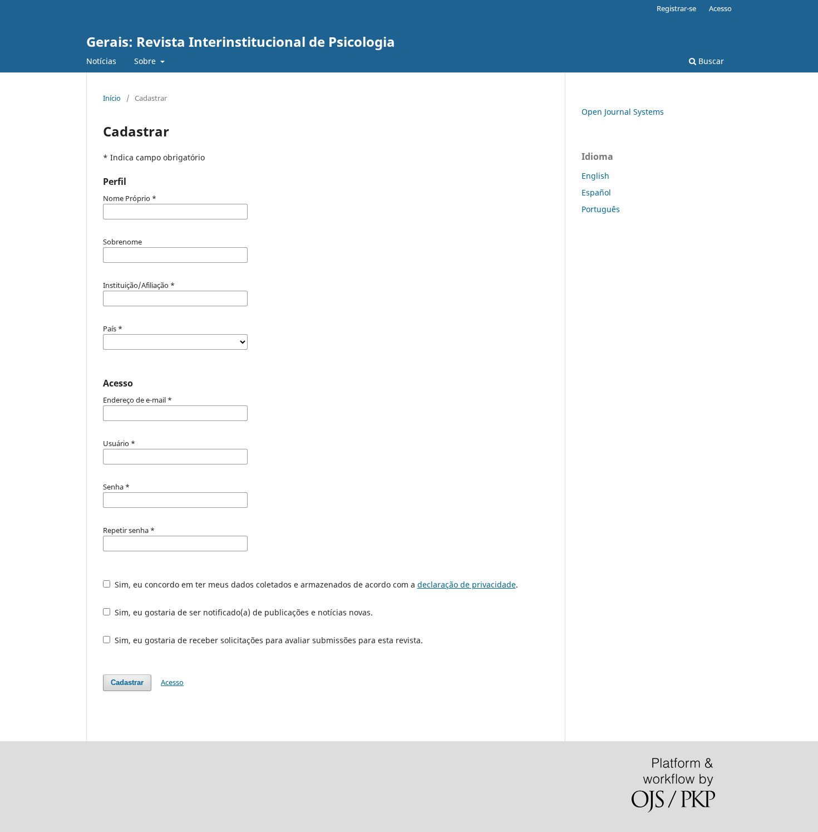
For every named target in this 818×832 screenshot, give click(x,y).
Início (112, 98)
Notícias (101, 61)
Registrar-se (676, 8)
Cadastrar (127, 682)
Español (596, 192)
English (595, 175)
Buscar (710, 61)
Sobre (146, 61)
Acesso (720, 8)
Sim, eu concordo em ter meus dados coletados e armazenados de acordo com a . (315, 584)
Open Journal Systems (623, 111)
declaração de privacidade (466, 584)
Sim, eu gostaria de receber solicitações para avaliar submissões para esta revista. (267, 640)
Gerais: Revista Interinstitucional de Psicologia (240, 41)
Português (601, 209)
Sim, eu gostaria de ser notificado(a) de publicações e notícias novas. (242, 612)
